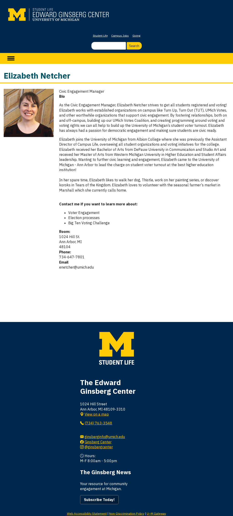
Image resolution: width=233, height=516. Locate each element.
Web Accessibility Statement (87, 513)
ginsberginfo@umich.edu (105, 436)
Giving (136, 35)
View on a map (97, 414)
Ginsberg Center (98, 442)
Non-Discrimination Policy (126, 513)
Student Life (100, 35)
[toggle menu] (11, 58)
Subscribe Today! (99, 499)
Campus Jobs (120, 35)
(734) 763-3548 (98, 423)
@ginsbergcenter (99, 447)
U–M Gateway (156, 513)
